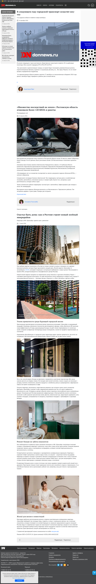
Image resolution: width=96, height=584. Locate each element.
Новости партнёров (77, 548)
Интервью (51, 5)
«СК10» (27, 270)
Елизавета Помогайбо (31, 202)
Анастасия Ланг (29, 89)
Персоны (39, 548)
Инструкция (31, 548)
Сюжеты (45, 5)
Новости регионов (89, 548)
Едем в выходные (22, 548)
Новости (39, 5)
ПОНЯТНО (19, 580)
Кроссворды (46, 548)
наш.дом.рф (54, 531)
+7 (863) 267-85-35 (30, 570)
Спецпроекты (59, 5)
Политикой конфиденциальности (19, 578)
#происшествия (21, 194)
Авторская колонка (65, 548)
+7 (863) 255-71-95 (6, 570)
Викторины (55, 548)
